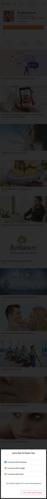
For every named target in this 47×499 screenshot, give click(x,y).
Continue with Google (16, 468)
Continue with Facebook (17, 462)
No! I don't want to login (32, 492)
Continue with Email (15, 474)
